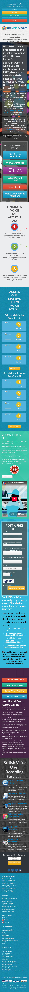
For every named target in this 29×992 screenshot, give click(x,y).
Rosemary (18, 386)
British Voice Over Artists (8, 883)
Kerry (18, 350)
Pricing (14, 12)
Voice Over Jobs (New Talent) (9, 961)
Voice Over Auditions (7, 969)
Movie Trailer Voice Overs (8, 909)
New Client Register (7, 951)
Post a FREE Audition (15, 154)
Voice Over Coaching (7, 964)
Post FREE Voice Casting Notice (10, 940)
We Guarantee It (15, 162)
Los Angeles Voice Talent (8, 891)
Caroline (18, 397)
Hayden (18, 362)
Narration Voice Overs (7, 900)
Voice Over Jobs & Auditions (15, 194)
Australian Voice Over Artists (9, 885)
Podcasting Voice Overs (8, 911)
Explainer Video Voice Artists (9, 906)
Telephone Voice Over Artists (15, 815)
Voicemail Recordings (7, 901)
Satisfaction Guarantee (7, 956)
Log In (14, 20)
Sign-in (3, 950)
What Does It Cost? (15, 179)
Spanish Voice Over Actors (8, 887)
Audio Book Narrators (13, 840)
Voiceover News (6, 937)
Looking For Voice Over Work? (9, 966)
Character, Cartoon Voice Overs (10, 908)
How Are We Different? (7, 930)
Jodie (18, 419)
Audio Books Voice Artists (8, 904)
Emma (19, 408)
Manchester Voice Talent (21, 985)
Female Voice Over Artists (8, 880)
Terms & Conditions (7, 958)
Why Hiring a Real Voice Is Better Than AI (12, 971)
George (18, 328)
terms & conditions (15, 585)
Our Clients (15, 187)
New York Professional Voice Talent (11, 983)
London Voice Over (7, 987)
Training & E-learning (17, 793)
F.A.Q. (3, 932)
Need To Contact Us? (7, 953)
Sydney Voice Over (17, 987)
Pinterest (6, 922)
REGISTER (16, 100)
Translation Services (7, 941)
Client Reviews (5, 935)
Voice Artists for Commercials (9, 898)
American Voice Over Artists (9, 882)
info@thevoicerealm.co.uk (15, 4)
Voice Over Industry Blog (8, 929)
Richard (18, 339)
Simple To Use (14, 15)
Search (14, 9)
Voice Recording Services (8, 938)
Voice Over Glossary (7, 967)
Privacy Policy (5, 959)
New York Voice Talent (7, 890)
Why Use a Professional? (15, 170)
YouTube (6, 919)
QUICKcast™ (9, 130)
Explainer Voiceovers (17, 803)
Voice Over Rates (6, 933)
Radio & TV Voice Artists (15, 781)
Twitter (6, 917)
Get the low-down (7, 477)
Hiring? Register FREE (14, 18)
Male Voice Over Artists (8, 878)
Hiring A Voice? (5, 954)
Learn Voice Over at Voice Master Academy (12, 963)
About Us (4, 943)
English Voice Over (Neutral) (9, 888)
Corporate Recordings (13, 828)
